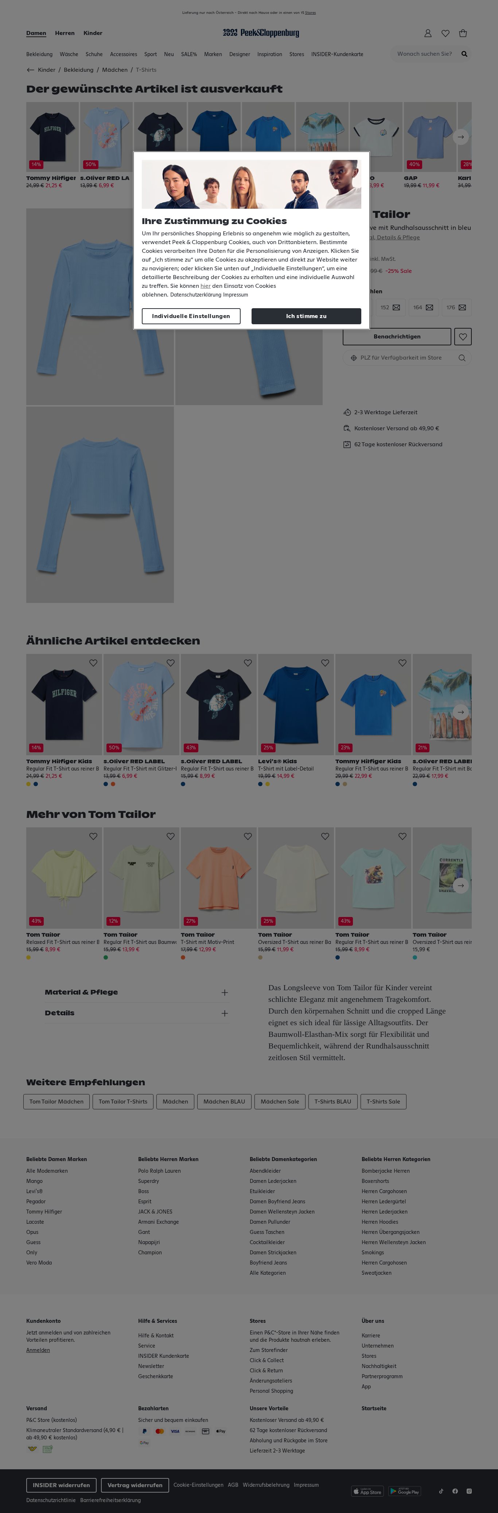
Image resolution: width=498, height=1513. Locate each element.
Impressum (235, 295)
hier (206, 286)
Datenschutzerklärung (195, 295)
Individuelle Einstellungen (191, 316)
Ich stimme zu (306, 316)
